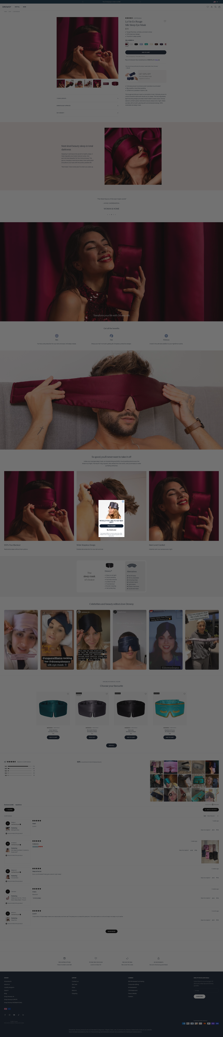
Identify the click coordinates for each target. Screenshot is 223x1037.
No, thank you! (111, 530)
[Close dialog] (123, 501)
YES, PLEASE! (111, 526)
